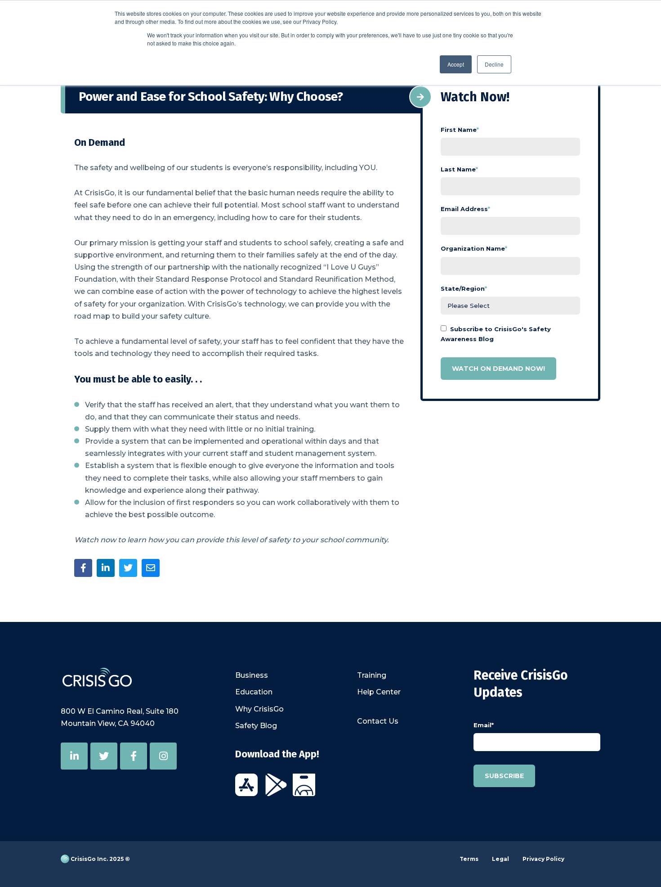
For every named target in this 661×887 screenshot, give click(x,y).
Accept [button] (455, 64)
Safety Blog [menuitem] (256, 725)
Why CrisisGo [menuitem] (259, 709)
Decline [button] (494, 64)
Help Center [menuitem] (379, 692)
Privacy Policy (543, 858)
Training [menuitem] (371, 675)
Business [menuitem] (251, 675)
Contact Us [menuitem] (377, 721)
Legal (500, 858)
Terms (469, 858)
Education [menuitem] (253, 692)
